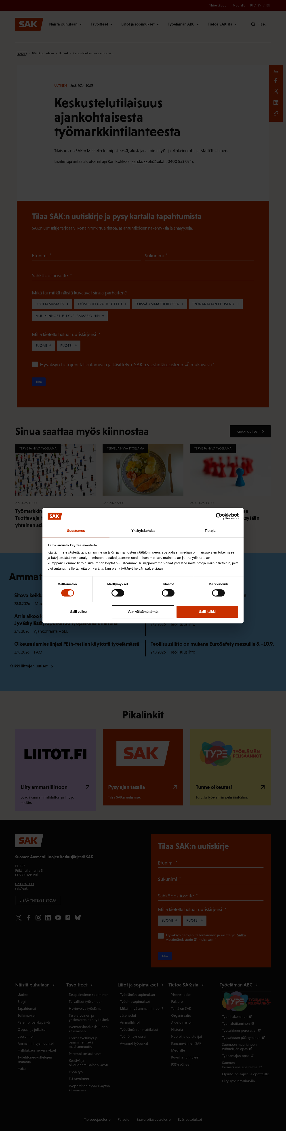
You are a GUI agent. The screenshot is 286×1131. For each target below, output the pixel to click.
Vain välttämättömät (143, 611)
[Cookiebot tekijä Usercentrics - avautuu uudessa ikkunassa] (219, 516)
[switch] (117, 592)
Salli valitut (78, 611)
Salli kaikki (207, 611)
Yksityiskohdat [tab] (143, 531)
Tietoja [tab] (210, 531)
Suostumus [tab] (76, 531)
